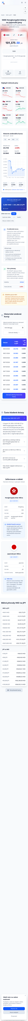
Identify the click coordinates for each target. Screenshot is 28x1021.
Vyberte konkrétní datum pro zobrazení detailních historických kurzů (13, 323)
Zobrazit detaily (13, 332)
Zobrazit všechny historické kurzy (14, 395)
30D (9, 139)
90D (13, 139)
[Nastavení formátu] (25, 7)
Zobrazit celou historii (17, 189)
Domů (2, 15)
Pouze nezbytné (14, 1012)
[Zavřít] (25, 995)
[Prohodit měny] (14, 35)
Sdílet (13, 213)
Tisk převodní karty (15, 690)
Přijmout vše (14, 1008)
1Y (17, 139)
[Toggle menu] (25, 2)
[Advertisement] (14, 9)
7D (5, 139)
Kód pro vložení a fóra (8, 221)
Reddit (19, 217)
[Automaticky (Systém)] (25, 11)
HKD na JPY (9, 15)
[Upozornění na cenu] (22, 2)
